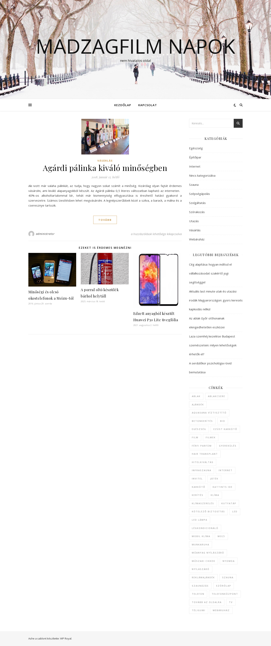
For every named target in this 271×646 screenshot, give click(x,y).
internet (226, 470)
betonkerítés (202, 420)
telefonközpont (225, 593)
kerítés (197, 495)
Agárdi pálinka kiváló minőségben (105, 167)
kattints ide (223, 486)
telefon (198, 593)
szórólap (223, 585)
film (195, 437)
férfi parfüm (202, 445)
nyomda (229, 560)
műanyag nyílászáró (208, 552)
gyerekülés (227, 445)
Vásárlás (105, 160)
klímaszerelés (203, 503)
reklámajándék (203, 577)
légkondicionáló (205, 528)
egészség (199, 429)
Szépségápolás (199, 194)
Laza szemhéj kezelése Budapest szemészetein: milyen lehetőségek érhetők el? (212, 345)
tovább (105, 220)
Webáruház (197, 239)
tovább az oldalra (207, 602)
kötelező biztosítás (208, 511)
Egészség (196, 148)
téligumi (198, 610)
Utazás (194, 221)
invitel (197, 478)
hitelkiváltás (202, 462)
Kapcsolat (147, 105)
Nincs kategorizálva (202, 175)
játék (214, 478)
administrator (45, 234)
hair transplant (205, 453)
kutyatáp (228, 503)
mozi (221, 536)
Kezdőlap (122, 105)
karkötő (198, 486)
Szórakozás (197, 212)
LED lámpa (199, 519)
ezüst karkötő (225, 429)
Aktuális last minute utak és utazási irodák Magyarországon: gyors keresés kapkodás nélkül (216, 300)
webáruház (221, 610)
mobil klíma (201, 536)
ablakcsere (216, 396)
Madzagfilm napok (135, 46)
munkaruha (200, 544)
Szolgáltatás (197, 203)
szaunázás (200, 585)
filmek (211, 437)
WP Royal (65, 638)
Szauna (194, 185)
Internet (194, 166)
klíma (215, 495)
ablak (196, 396)
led (234, 511)
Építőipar (195, 157)
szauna (228, 577)
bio (222, 420)
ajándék (198, 404)
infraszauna (201, 470)
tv (231, 602)
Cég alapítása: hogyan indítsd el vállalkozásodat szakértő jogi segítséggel (210, 273)
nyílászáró (200, 569)
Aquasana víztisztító (209, 412)
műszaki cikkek (203, 560)
